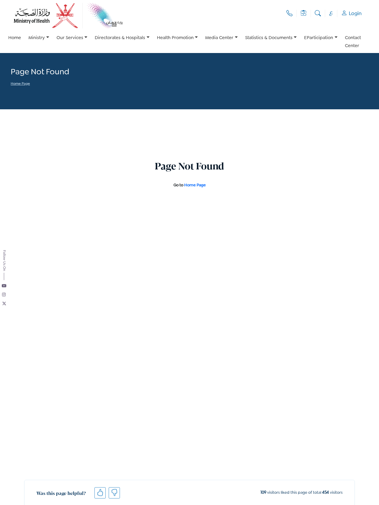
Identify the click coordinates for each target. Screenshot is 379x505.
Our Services (70, 38)
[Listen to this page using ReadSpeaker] (11, 92)
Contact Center (353, 42)
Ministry (36, 38)
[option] (38, 42)
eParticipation (318, 38)
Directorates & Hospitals (120, 38)
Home (14, 38)
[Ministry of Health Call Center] (289, 13)
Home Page (20, 84)
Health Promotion (175, 38)
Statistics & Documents (269, 38)
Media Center (219, 38)
